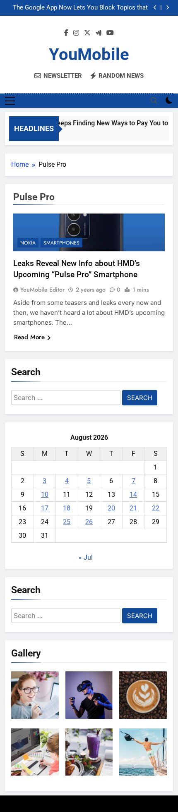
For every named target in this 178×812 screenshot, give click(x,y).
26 (89, 522)
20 (111, 508)
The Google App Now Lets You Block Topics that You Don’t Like (80, 8)
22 (155, 508)
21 (133, 508)
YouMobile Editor (42, 289)
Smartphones (61, 243)
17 (44, 508)
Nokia (28, 243)
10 (44, 494)
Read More (29, 337)
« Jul (86, 557)
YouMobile (89, 54)
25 (66, 522)
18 (66, 508)
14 (133, 494)
